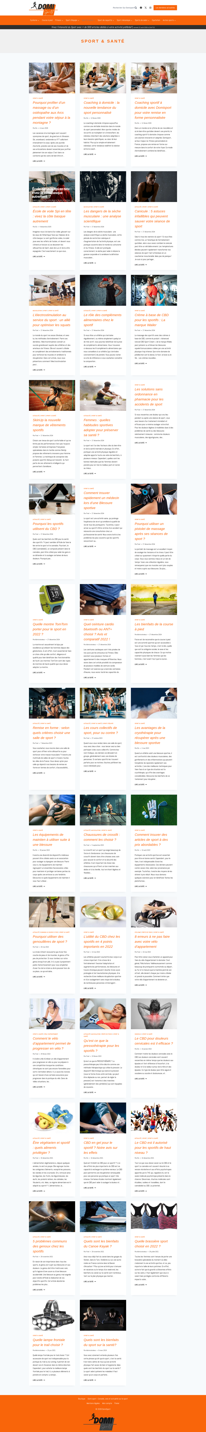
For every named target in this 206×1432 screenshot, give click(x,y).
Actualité (36, 207)
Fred (87, 227)
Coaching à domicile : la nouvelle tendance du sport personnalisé (102, 107)
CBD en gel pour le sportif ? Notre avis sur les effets (100, 1148)
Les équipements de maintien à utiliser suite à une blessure (51, 840)
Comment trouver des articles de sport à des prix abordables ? (151, 840)
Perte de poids (147, 932)
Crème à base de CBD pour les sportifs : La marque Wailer (152, 320)
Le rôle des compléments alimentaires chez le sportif (102, 320)
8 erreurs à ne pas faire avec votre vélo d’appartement (152, 941)
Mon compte (107, 1403)
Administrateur (40, 640)
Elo (36, 128)
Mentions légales (93, 1403)
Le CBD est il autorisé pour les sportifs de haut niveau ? (153, 1148)
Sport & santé (38, 98)
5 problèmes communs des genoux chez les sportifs (50, 1246)
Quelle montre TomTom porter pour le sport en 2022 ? (50, 629)
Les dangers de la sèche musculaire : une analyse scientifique (102, 216)
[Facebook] (141, 8)
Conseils (138, 1034)
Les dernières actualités (165, 7)
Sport (43, 207)
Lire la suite (39, 161)
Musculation (88, 207)
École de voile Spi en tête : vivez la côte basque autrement (52, 216)
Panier (116, 1403)
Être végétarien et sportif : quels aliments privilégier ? (51, 1148)
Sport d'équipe (108, 723)
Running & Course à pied (49, 932)
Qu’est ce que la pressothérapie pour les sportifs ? (101, 1046)
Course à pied (47, 20)
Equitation (156, 20)
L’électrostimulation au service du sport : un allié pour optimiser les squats (51, 320)
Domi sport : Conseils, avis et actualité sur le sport (108, 1398)
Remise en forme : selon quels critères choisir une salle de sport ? (51, 733)
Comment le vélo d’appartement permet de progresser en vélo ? (52, 1043)
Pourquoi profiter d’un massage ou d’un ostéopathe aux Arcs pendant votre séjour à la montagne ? (51, 112)
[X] (146, 8)
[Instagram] (150, 8)
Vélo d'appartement (51, 1034)
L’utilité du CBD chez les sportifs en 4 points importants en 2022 (102, 941)
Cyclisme (138, 932)
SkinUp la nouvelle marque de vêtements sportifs (49, 425)
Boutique (81, 1398)
